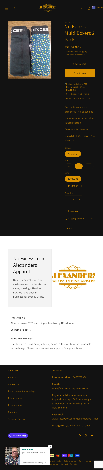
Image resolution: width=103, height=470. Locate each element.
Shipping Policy (20, 329)
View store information (78, 98)
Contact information (70, 464)
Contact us (13, 384)
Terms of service (35, 464)
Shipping (83, 51)
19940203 (73, 185)
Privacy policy (15, 397)
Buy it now (79, 73)
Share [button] (70, 228)
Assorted (73, 153)
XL (90, 167)
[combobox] (97, 7)
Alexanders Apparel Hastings (31, 461)
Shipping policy (51, 464)
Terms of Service (16, 418)
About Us (13, 377)
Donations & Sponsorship (21, 391)
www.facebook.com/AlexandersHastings (75, 418)
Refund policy (15, 404)
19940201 (73, 178)
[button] (6, 8)
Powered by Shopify (52, 461)
